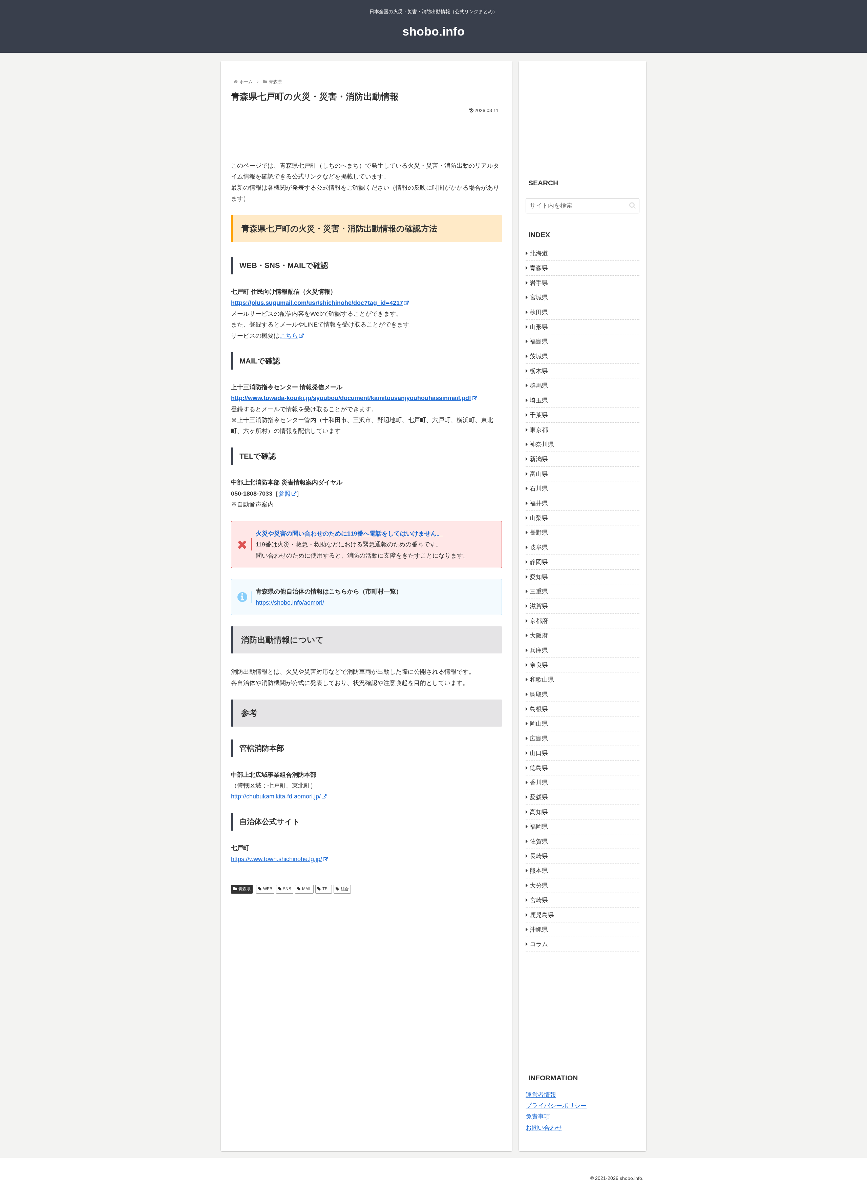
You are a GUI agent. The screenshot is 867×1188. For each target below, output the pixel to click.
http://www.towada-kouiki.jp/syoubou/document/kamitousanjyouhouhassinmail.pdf (351, 398)
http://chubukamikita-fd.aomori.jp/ (276, 796)
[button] (632, 205)
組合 (345, 889)
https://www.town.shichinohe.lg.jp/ (276, 859)
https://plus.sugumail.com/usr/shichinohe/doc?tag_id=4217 (317, 302)
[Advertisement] (366, 134)
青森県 (244, 889)
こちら (289, 335)
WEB (267, 889)
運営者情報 (541, 1094)
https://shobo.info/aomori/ (290, 602)
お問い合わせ (544, 1127)
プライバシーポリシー (556, 1105)
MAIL (307, 889)
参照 (284, 493)
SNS (287, 889)
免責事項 (538, 1116)
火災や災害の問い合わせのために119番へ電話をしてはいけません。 (349, 533)
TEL (326, 889)
